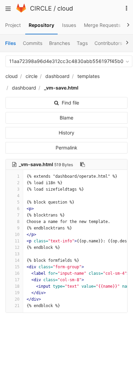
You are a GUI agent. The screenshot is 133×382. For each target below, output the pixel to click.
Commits (32, 43)
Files (10, 43)
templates (88, 76)
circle (32, 76)
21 (17, 305)
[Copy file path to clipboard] (82, 164)
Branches (59, 43)
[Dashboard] (21, 10)
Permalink (66, 147)
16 (17, 273)
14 (17, 260)
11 (17, 241)
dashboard (57, 76)
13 (17, 254)
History (66, 133)
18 (17, 286)
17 (17, 279)
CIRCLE (41, 8)
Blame (66, 118)
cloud (65, 8)
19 (17, 292)
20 (17, 299)
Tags (82, 43)
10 (17, 234)
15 (17, 267)
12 (17, 247)
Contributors (108, 43)
